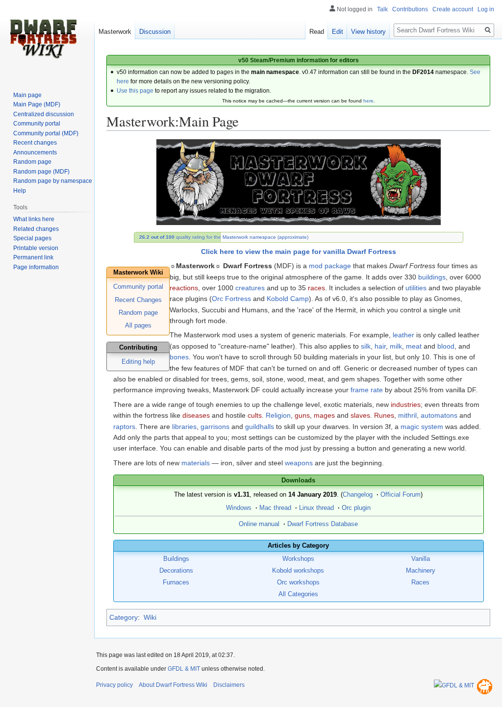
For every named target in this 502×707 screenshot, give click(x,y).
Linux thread (316, 508)
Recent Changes (138, 300)
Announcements (35, 152)
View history (368, 31)
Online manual (259, 524)
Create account (452, 9)
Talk (382, 9)
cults (255, 415)
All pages (138, 325)
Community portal (138, 286)
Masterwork (115, 31)
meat (414, 346)
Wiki (150, 617)
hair (380, 346)
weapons (299, 463)
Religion (278, 415)
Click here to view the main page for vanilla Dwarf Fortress (298, 251)
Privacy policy (114, 685)
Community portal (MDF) (45, 133)
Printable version (35, 248)
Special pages (32, 238)
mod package (330, 266)
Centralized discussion (43, 114)
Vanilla (420, 559)
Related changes (36, 229)
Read (316, 31)
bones (179, 357)
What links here (33, 219)
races (316, 288)
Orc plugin (356, 508)
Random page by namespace (52, 180)
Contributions (410, 9)
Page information (36, 267)
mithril (407, 415)
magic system (422, 426)
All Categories (298, 594)
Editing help (138, 361)
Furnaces (176, 582)
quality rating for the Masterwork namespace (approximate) (223, 237)
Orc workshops (298, 582)
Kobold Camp (288, 299)
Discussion (155, 31)
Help (19, 190)
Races (420, 582)
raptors (124, 426)
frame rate (367, 390)
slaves (360, 415)
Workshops (298, 559)
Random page (138, 312)
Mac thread (275, 508)
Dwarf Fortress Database (322, 524)
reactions (184, 288)
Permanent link (33, 257)
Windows (238, 508)
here (368, 100)
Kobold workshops (298, 570)
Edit (337, 31)
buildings (432, 277)
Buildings (176, 559)
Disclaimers (229, 685)
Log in (485, 9)
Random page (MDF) (41, 171)
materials (195, 463)
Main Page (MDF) (36, 104)
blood (445, 346)
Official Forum (400, 494)
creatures (250, 288)
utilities (416, 288)
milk (396, 346)
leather (403, 335)
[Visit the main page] (43, 39)
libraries (184, 426)
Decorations (176, 570)
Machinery (420, 570)
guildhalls (259, 426)
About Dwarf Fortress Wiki (173, 685)
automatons (439, 415)
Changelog (358, 494)
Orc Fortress (231, 299)
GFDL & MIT (184, 668)
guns (302, 415)
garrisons (215, 426)
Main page (27, 95)
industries (406, 404)
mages (324, 415)
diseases (196, 415)
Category (123, 617)
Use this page (135, 91)
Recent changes (35, 142)
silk (366, 346)
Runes (384, 415)
